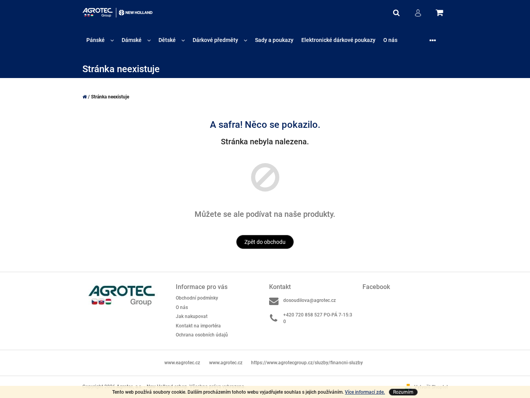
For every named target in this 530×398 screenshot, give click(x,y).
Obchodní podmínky (197, 298)
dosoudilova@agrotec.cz (309, 300)
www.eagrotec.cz (182, 362)
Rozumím (403, 392)
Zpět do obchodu (265, 242)
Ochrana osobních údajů (202, 335)
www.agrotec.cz (225, 362)
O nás (182, 307)
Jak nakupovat (192, 316)
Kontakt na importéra (198, 326)
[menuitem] (100, 40)
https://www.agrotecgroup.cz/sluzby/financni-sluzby (307, 362)
